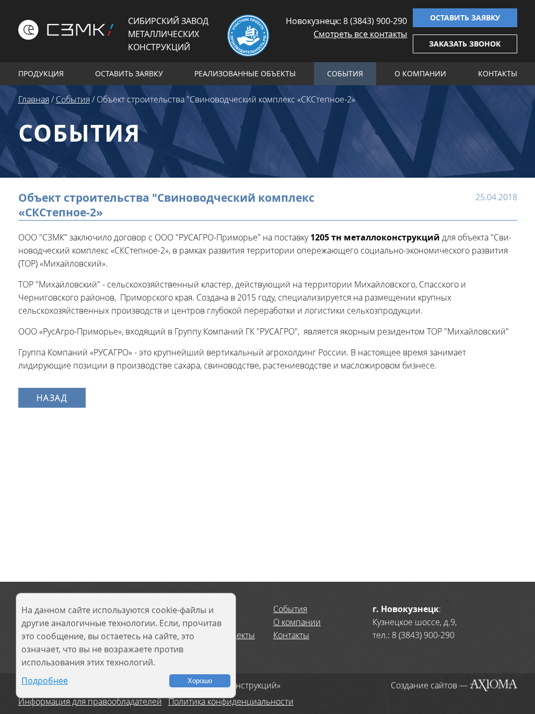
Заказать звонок (465, 44)
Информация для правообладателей (90, 701)
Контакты (497, 73)
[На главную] (66, 30)
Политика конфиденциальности (231, 701)
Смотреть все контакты (360, 34)
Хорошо (200, 681)
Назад (52, 398)
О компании (420, 73)
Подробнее (44, 680)
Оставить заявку (465, 17)
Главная (33, 99)
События (345, 73)
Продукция (41, 73)
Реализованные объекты (245, 73)
